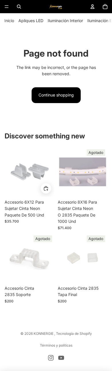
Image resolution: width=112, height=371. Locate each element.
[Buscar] (19, 6)
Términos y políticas (56, 345)
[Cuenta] (92, 6)
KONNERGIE (44, 333)
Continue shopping (56, 94)
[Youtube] (61, 357)
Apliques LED (30, 20)
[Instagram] (50, 357)
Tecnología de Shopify (74, 333)
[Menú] (6, 6)
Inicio (9, 20)
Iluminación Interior (65, 20)
